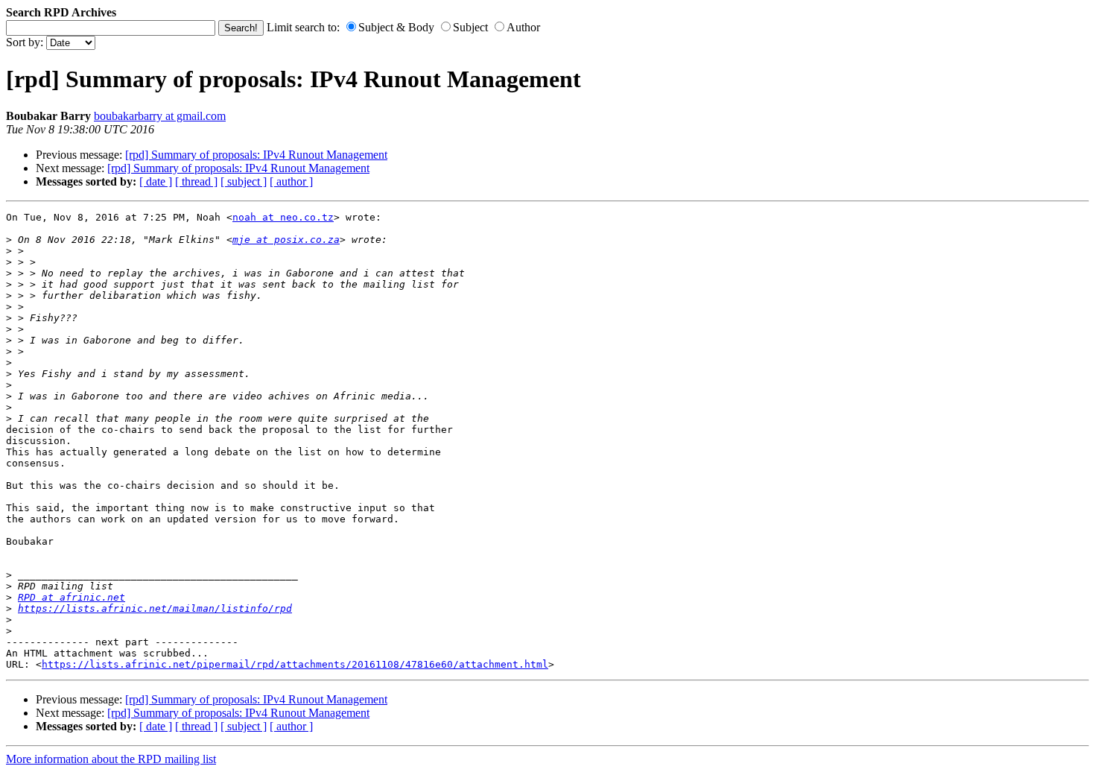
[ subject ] (243, 181)
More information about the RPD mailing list (111, 759)
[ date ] (155, 181)
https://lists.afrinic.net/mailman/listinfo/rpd (155, 608)
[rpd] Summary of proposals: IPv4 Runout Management (256, 154)
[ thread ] (196, 181)
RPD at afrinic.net (71, 597)
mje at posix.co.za (286, 239)
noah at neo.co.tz (283, 217)
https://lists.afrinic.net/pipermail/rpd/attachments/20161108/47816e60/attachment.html (295, 664)
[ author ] (291, 181)
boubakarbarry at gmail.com (160, 116)
